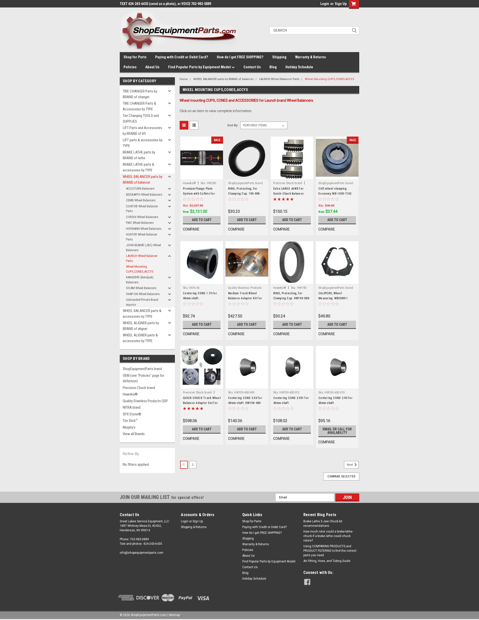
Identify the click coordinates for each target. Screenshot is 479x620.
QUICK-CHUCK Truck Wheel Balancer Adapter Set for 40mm (202, 403)
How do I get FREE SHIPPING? (240, 57)
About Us (152, 67)
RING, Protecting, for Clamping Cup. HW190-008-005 (291, 298)
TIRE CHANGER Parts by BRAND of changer (140, 94)
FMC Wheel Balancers (140, 223)
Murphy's (129, 427)
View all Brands (134, 434)
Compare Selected (341, 476)
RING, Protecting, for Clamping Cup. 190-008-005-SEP (244, 193)
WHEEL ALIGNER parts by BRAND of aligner (141, 326)
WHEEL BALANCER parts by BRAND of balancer (142, 179)
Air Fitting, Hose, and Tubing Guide (326, 561)
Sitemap (174, 615)
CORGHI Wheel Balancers (142, 217)
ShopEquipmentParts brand (142, 369)
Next (350, 464)
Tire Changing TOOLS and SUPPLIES (141, 118)
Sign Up (341, 4)
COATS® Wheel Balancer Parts (142, 208)
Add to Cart (202, 220)
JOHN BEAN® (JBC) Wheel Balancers (143, 247)
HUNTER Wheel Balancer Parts (141, 236)
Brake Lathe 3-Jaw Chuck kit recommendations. (322, 524)
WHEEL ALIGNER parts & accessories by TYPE (140, 338)
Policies (129, 67)
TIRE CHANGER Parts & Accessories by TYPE (139, 106)
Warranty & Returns (310, 57)
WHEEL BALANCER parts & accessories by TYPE (142, 314)
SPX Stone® (132, 414)
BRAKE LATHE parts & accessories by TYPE (138, 167)
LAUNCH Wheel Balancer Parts (141, 258)
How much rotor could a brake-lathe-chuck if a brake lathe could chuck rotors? (328, 536)
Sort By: (232, 125)
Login (324, 4)
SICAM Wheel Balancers (141, 288)
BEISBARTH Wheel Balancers (144, 194)
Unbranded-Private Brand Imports (142, 302)
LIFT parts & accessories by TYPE (142, 143)
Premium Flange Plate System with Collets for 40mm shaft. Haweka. (199, 193)
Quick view (202, 175)
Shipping (279, 57)
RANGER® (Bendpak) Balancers (139, 279)
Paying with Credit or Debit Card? (181, 57)
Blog (273, 67)
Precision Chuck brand (139, 388)
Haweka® (130, 394)
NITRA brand (131, 407)
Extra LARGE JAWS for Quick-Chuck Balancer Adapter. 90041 (288, 193)
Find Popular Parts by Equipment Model (200, 67)
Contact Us (252, 67)
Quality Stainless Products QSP (145, 401)
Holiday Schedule (299, 67)
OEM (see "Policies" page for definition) (143, 378)
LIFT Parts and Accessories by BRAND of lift (142, 131)
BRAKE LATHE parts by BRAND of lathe (139, 155)
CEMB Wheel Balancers (140, 200)
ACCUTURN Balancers (140, 188)
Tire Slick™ (130, 420)
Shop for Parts (134, 57)
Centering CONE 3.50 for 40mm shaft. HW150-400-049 (245, 403)
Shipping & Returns (194, 527)
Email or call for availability (337, 431)
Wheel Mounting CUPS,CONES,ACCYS (139, 269)
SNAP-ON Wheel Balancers (143, 294)
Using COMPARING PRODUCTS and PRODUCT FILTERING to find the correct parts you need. (330, 550)
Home (184, 79)
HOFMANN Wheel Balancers (143, 229)
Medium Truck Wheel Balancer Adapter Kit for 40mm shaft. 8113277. (245, 298)
